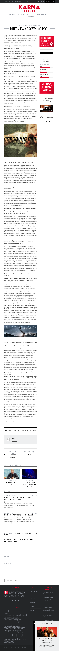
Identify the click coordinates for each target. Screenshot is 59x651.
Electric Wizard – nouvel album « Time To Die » (47, 640)
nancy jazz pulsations (9, 632)
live (22, 626)
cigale (6, 617)
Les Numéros (41, 21)
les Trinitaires (8, 626)
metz (10, 630)
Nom (5, 543)
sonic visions (7, 639)
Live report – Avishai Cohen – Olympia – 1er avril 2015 (29, 484)
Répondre (34, 495)
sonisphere (14, 639)
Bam (17, 611)
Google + (33, 430)
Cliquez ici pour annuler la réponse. (20, 534)
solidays (19, 637)
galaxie (11, 621)
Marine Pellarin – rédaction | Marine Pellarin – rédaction (18, 498)
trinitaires (7, 641)
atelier (6, 611)
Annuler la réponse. (13, 541)
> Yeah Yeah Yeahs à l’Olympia (29, 453)
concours (16, 617)
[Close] (34, 624)
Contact (32, 610)
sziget (20, 639)
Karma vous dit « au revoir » (12, 484)
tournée (24, 639)
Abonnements (33, 595)
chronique (24, 615)
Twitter (16, 430)
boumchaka (7, 613)
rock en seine (8, 637)
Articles (16, 21)
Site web (6, 556)
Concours (31, 21)
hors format (21, 621)
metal (6, 630)
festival (6, 621)
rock (14, 635)
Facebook (8, 430)
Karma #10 (46, 604)
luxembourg (13, 628)
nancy (19, 630)
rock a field (19, 635)
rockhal (13, 637)
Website (14, 441)
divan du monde (8, 619)
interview (7, 624)
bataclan (21, 611)
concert (10, 617)
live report (7, 628)
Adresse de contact (10, 549)
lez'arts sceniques (16, 626)
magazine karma (21, 628)
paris (22, 632)
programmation (8, 635)
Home (9, 21)
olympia (17, 632)
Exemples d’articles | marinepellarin (18, 515)
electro (20, 619)
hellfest (16, 621)
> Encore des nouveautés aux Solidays (12, 454)
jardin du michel (14, 624)
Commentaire (7, 563)
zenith (12, 641)
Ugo (13, 439)
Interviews (28, 25)
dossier (15, 619)
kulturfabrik (21, 624)
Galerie (49, 21)
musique (15, 630)
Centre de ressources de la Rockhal (12, 615)
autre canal (12, 611)
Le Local (23, 21)
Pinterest (25, 430)
